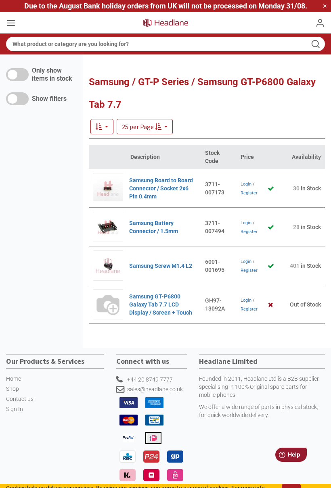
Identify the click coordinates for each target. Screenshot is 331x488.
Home (13, 378)
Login (246, 184)
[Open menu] (11, 24)
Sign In (14, 409)
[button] (145, 126)
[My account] (320, 23)
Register (249, 193)
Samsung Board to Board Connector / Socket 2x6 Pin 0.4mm (161, 188)
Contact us (20, 399)
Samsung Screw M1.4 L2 (160, 266)
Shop (12, 389)
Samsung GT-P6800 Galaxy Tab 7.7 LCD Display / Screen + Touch (160, 304)
